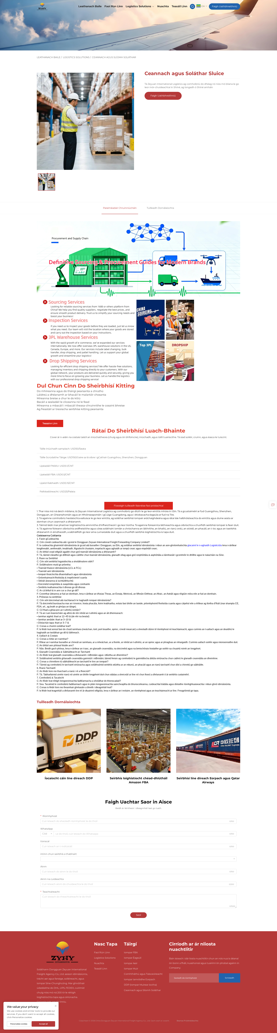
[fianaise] (272, 504)
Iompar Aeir (130, 963)
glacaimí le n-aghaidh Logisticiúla (204, 545)
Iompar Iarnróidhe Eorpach (139, 979)
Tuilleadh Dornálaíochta (160, 208)
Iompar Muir (131, 968)
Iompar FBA (131, 952)
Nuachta (163, 6)
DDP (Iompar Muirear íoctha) (140, 984)
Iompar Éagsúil (132, 957)
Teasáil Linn (179, 6)
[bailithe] (62, 952)
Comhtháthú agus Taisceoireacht (143, 974)
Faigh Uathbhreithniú (224, 6)
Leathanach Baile (90, 6)
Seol (138, 915)
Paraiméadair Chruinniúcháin (120, 208)
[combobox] (47, 833)
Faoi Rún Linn (113, 6)
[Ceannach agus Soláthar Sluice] (85, 121)
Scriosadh (229, 978)
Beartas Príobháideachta (187, 1021)
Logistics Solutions (138, 6)
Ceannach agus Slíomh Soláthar (114, 57)
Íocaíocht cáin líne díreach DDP (69, 778)
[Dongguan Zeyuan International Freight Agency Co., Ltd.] (52, 6)
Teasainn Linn (50, 423)
